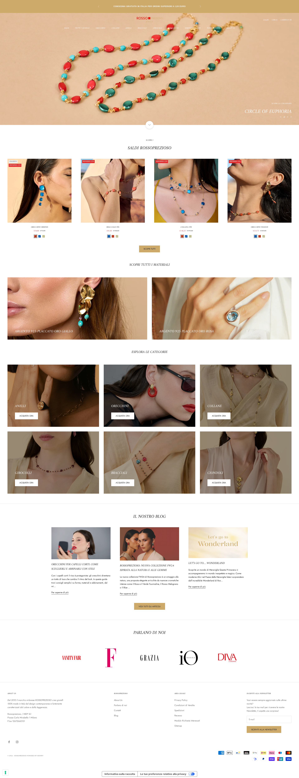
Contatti (117, 710)
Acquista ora (26, 415)
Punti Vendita (213, 28)
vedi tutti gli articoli (150, 606)
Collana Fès (186, 227)
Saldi (66, 28)
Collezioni (173, 28)
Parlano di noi (120, 705)
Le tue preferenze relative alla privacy (163, 774)
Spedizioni (179, 710)
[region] (149, 69)
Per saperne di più (60, 592)
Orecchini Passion (259, 227)
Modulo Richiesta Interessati (187, 720)
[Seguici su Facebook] (9, 741)
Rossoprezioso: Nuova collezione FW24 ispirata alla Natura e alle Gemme (147, 568)
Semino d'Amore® (193, 28)
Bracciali (142, 28)
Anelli (128, 28)
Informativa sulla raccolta (119, 774)
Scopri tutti (149, 248)
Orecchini (100, 28)
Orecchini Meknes (39, 227)
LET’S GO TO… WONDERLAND (206, 563)
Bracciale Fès (113, 227)
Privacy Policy (180, 700)
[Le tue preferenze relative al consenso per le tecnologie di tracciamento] (5, 773)
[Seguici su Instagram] (17, 741)
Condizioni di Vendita (184, 705)
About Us (230, 28)
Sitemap (178, 725)
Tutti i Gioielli (82, 28)
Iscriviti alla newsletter (264, 729)
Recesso (178, 715)
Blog (116, 715)
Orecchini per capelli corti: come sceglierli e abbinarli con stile (74, 566)
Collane (115, 28)
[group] (149, 69)
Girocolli (157, 28)
